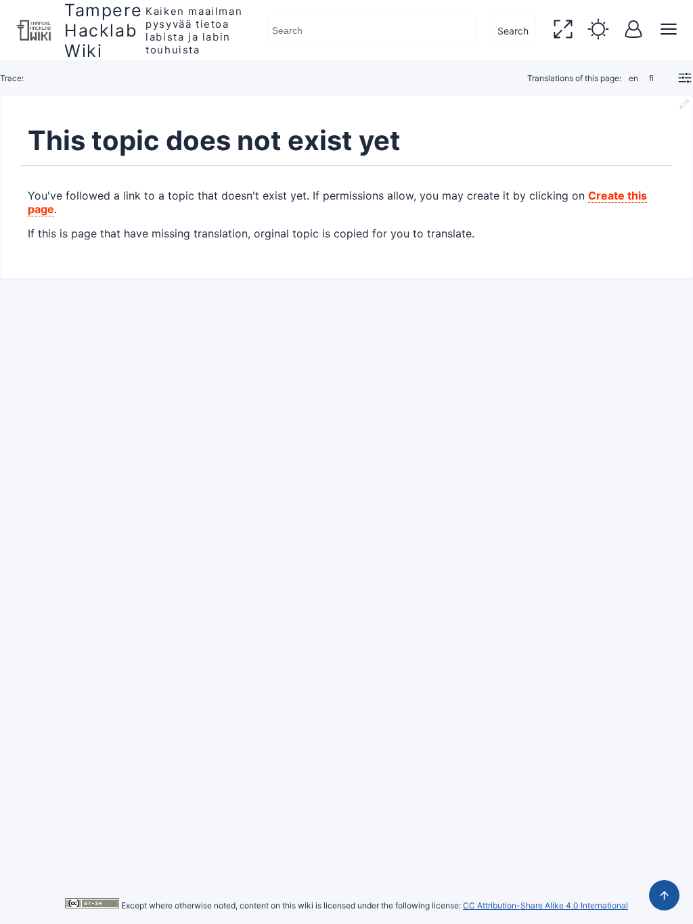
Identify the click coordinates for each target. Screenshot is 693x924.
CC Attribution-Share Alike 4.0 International (545, 905)
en (633, 78)
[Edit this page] (684, 105)
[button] (563, 30)
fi (651, 78)
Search (513, 31)
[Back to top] (664, 895)
